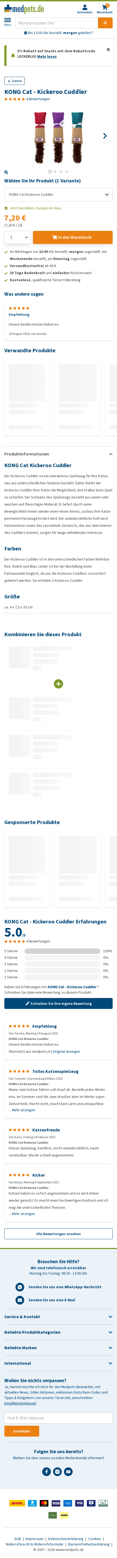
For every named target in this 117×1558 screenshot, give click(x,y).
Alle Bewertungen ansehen (58, 1233)
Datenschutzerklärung (66, 1538)
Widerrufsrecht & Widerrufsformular (35, 1544)
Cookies (95, 1538)
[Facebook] (47, 1473)
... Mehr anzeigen (22, 1110)
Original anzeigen (66, 1051)
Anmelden (21, 1431)
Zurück (17, 81)
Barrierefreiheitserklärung (89, 1544)
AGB (18, 1538)
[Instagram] (58, 1473)
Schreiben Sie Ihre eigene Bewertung (61, 1003)
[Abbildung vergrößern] (6, 172)
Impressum (35, 1538)
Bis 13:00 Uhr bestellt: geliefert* (60, 32)
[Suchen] (105, 22)
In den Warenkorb (75, 237)
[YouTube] (69, 1473)
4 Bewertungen (38, 99)
